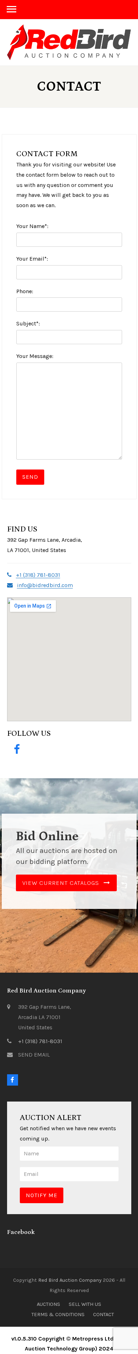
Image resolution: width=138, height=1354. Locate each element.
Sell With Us (85, 1304)
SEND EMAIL (34, 1054)
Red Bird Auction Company (70, 1280)
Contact (103, 1314)
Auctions (48, 1304)
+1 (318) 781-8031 (40, 1041)
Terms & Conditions (58, 1314)
